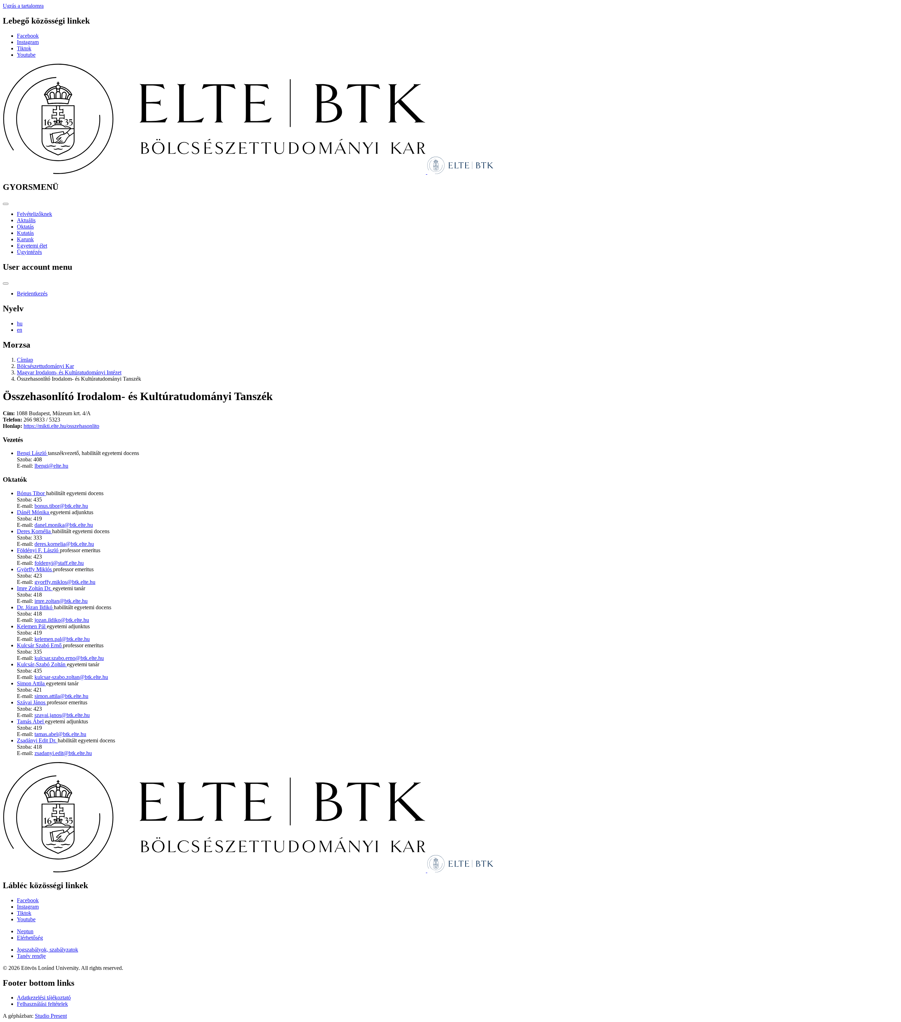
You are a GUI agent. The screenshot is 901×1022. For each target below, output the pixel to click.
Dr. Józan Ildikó (35, 607)
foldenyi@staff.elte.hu (59, 563)
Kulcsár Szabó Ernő (40, 645)
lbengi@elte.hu (51, 466)
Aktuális (26, 220)
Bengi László (32, 453)
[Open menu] (5, 204)
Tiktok (24, 48)
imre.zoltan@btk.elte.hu (61, 601)
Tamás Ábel (31, 721)
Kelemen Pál (32, 626)
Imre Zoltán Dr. (35, 588)
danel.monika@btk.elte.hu (63, 525)
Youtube (26, 55)
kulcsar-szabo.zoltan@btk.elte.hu (71, 677)
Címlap (25, 360)
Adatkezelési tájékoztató (44, 998)
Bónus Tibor (31, 493)
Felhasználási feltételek (42, 1004)
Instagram (28, 42)
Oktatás (25, 227)
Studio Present (51, 1016)
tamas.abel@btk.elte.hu (60, 734)
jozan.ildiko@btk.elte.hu (61, 620)
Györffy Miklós (35, 569)
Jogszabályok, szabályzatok (47, 950)
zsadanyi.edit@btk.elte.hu (63, 753)
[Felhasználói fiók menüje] (5, 283)
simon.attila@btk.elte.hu (61, 696)
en (19, 330)
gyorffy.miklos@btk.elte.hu (64, 582)
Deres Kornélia (34, 531)
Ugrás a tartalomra (23, 6)
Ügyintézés (29, 252)
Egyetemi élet (32, 246)
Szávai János (32, 702)
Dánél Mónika (33, 512)
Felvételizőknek (34, 214)
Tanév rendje (31, 956)
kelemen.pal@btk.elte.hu (62, 639)
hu (20, 323)
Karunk (25, 239)
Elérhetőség (30, 938)
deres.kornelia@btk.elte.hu (64, 544)
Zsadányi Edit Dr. (37, 740)
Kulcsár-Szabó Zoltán (42, 664)
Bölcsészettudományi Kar (45, 366)
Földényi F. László (38, 550)
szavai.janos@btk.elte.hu (62, 715)
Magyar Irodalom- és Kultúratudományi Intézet (69, 372)
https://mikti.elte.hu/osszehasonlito (61, 426)
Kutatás (25, 233)
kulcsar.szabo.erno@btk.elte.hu (69, 658)
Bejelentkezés (32, 294)
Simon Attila (31, 683)
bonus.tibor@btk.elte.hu (61, 506)
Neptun (25, 931)
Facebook (28, 36)
